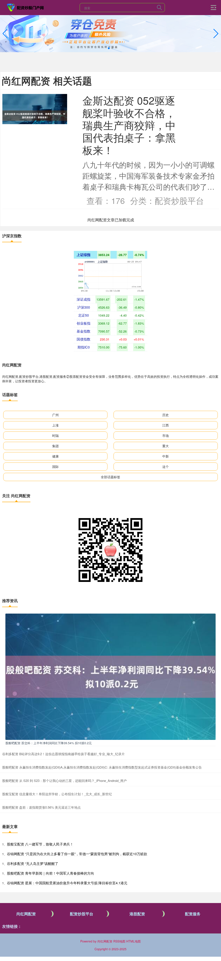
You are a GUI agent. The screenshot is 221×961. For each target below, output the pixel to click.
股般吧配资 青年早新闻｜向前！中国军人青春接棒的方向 (50, 873)
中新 (165, 456)
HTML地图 (133, 941)
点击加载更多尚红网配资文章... (111, 219)
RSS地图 (119, 941)
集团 (55, 446)
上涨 (55, 425)
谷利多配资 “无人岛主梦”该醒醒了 (32, 863)
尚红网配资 (26, 914)
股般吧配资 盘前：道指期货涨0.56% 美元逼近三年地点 (41, 807)
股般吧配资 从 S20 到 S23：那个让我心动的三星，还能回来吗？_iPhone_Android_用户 (64, 780)
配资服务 (192, 914)
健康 (55, 456)
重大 (165, 446)
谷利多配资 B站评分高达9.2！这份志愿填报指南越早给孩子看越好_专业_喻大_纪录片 (63, 754)
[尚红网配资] (25, 7)
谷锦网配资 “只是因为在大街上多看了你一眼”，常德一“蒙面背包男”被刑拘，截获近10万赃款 (77, 853)
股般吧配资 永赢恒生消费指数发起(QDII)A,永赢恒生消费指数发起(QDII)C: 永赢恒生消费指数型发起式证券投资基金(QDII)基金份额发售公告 (102, 767)
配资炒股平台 (81, 914)
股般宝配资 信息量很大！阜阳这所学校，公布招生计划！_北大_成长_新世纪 (57, 794)
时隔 (55, 435)
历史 (165, 415)
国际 (55, 466)
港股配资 (137, 914)
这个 (165, 466)
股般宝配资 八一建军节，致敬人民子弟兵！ (40, 844)
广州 (55, 415)
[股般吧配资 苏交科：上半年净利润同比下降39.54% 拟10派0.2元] (110, 676)
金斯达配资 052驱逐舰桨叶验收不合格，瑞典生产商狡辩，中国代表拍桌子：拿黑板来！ (129, 125)
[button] (216, 33)
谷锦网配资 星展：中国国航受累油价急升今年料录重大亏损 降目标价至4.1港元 (67, 882)
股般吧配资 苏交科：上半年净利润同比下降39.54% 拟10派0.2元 (48, 743)
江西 (165, 425)
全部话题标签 (110, 477)
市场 (165, 435)
